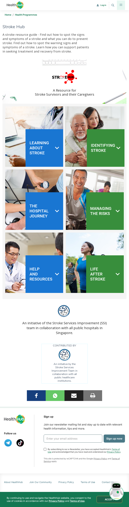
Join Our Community (40, 482)
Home (8, 14)
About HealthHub (13, 482)
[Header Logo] (15, 5)
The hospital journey (39, 211)
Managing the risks (100, 211)
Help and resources (41, 274)
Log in (103, 5)
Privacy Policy (113, 452)
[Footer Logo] (14, 419)
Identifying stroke (103, 148)
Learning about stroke (39, 148)
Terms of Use (88, 482)
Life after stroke (97, 274)
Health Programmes (26, 14)
